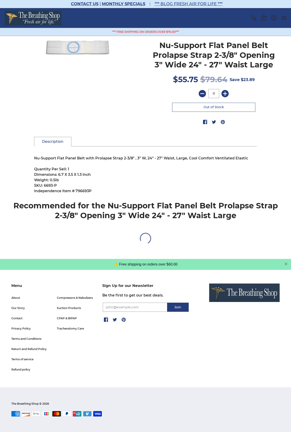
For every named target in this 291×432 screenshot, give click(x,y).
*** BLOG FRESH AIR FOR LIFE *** (189, 3)
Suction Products (69, 308)
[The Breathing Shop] (33, 18)
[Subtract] (202, 93)
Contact (17, 318)
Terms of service (22, 359)
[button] (254, 18)
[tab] (52, 141)
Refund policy (20, 369)
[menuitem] (254, 18)
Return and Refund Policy (29, 349)
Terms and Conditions (26, 338)
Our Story (18, 308)
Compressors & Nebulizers (75, 297)
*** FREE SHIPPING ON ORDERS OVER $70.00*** (145, 31)
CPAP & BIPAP (67, 318)
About (15, 297)
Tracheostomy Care (70, 328)
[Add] (225, 93)
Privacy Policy (21, 328)
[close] (286, 264)
